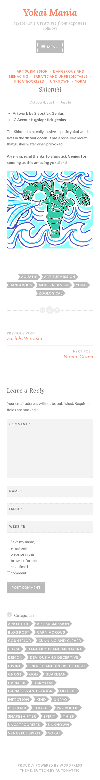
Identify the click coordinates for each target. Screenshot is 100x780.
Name (15, 491)
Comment (19, 424)
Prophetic (68, 708)
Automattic (68, 770)
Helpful (68, 691)
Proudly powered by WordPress (50, 765)
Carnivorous (51, 632)
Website (17, 526)
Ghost (15, 674)
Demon (15, 657)
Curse (14, 649)
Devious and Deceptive (54, 657)
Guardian (55, 674)
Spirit (49, 716)
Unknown (60, 81)
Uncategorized (29, 81)
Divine (14, 666)
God (33, 674)
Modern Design (54, 285)
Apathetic (19, 624)
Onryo (60, 699)
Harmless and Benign (30, 691)
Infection (18, 699)
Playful (41, 708)
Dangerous (20, 285)
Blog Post (19, 632)
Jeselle (65, 102)
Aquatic (29, 277)
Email (15, 509)
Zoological (50, 293)
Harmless (43, 683)
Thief (68, 716)
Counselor (19, 640)
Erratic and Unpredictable (61, 76)
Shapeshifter (22, 716)
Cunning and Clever (59, 640)
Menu (52, 46)
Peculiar (17, 708)
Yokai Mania (50, 12)
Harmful (17, 683)
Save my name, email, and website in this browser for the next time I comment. (24, 557)
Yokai (80, 81)
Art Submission (32, 71)
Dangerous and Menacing (55, 649)
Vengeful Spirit (24, 733)
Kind (41, 699)
